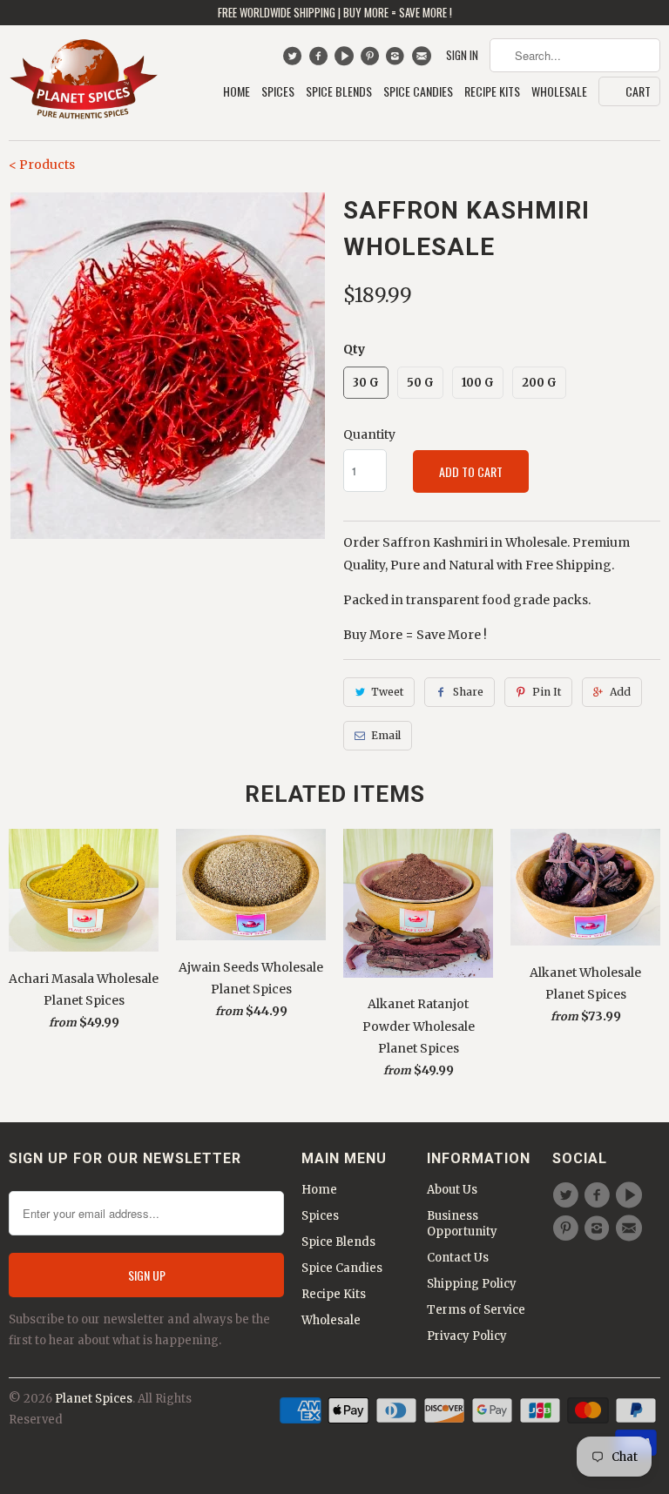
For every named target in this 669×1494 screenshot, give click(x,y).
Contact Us (458, 1257)
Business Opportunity (462, 1223)
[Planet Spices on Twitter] (294, 60)
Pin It (546, 691)
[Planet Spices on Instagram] (397, 60)
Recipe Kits (492, 92)
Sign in (462, 55)
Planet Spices (93, 1398)
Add (620, 691)
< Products (42, 164)
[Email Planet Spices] (423, 60)
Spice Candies (418, 92)
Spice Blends (339, 92)
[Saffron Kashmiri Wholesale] (167, 365)
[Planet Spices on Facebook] (320, 60)
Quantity (369, 434)
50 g (420, 382)
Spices (277, 92)
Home (236, 92)
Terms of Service (476, 1309)
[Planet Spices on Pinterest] (371, 60)
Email (386, 735)
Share (468, 691)
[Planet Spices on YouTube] (346, 60)
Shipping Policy (472, 1283)
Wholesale (559, 92)
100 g (478, 382)
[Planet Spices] (84, 82)
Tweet (387, 691)
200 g (539, 382)
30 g (366, 382)
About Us (452, 1189)
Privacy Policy (467, 1336)
